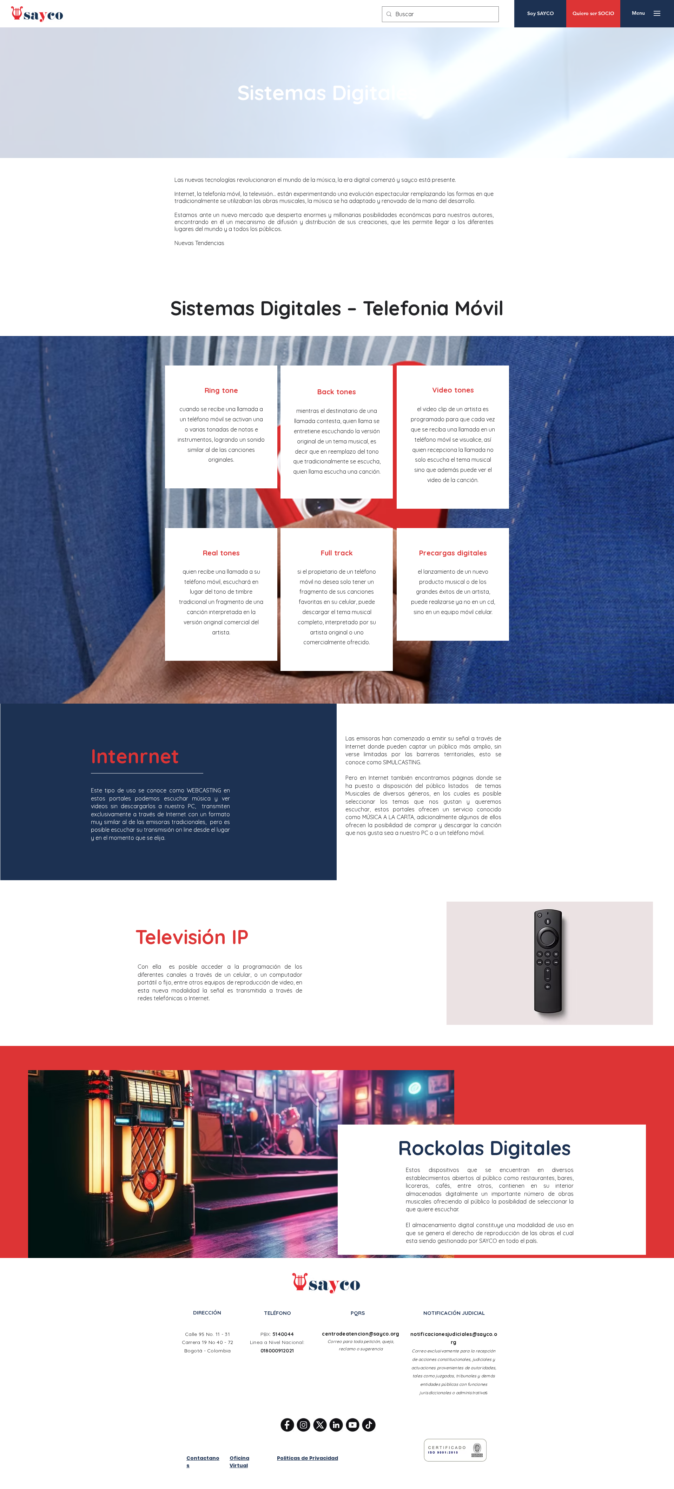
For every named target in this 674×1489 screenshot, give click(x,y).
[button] (638, 13)
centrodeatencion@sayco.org (360, 1334)
